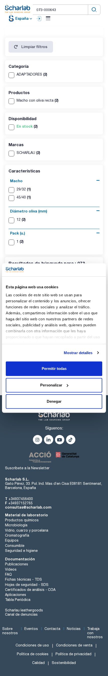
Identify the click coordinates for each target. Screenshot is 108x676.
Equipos (12, 540)
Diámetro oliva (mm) (28, 211)
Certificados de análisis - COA (30, 590)
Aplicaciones (15, 595)
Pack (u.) (17, 233)
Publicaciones (16, 564)
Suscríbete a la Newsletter (27, 468)
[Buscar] (94, 10)
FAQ (8, 574)
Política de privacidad (73, 654)
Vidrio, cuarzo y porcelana (26, 530)
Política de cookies (32, 654)
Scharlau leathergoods (24, 610)
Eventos (31, 629)
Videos (11, 569)
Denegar (54, 401)
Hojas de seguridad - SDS (26, 585)
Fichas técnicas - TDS (23, 579)
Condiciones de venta (74, 645)
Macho (16, 181)
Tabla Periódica (17, 600)
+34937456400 (21, 499)
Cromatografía (17, 535)
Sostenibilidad (64, 663)
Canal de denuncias (21, 614)
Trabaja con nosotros (95, 633)
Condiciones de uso (32, 645)
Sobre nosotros (10, 631)
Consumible (14, 546)
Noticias (74, 629)
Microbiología (16, 525)
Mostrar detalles (78, 353)
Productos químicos (22, 520)
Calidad (38, 663)
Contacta (52, 629)
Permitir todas (54, 368)
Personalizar (51, 385)
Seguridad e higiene (21, 551)
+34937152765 (20, 503)
